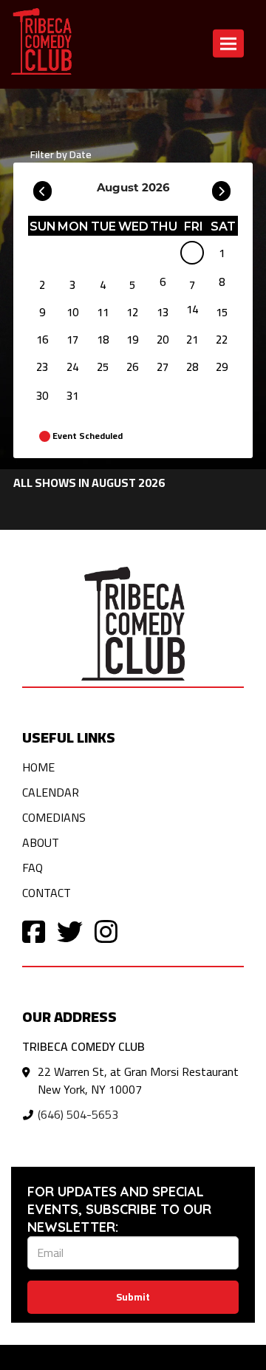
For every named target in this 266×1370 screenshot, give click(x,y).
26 (132, 367)
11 (103, 312)
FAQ (32, 867)
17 (72, 339)
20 (162, 339)
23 (42, 367)
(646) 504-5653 (78, 1114)
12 (132, 312)
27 (162, 367)
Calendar (50, 792)
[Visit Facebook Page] (33, 930)
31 (72, 395)
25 (103, 367)
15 (222, 312)
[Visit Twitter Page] (70, 930)
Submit (133, 1296)
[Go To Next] (221, 187)
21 (192, 339)
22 (222, 339)
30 (42, 395)
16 (42, 339)
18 (103, 339)
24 (72, 367)
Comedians (54, 817)
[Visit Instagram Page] (106, 930)
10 (72, 312)
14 (192, 309)
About (40, 842)
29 (222, 367)
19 (132, 339)
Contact (46, 893)
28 (192, 367)
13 (162, 312)
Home (38, 767)
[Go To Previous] (42, 187)
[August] (192, 255)
